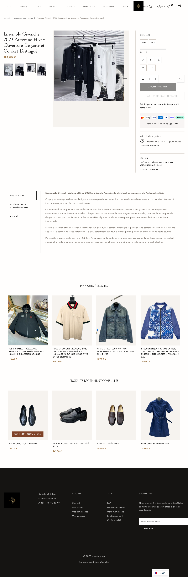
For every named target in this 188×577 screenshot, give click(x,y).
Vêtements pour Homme (23, 18)
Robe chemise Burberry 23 (155, 443)
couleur (145, 35)
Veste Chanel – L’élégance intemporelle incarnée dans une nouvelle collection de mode (26, 351)
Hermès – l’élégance (108, 443)
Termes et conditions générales (94, 562)
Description (17, 195)
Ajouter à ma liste (180, 79)
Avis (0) (14, 216)
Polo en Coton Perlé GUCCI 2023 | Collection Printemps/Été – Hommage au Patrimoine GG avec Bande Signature (70, 353)
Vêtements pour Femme (163, 162)
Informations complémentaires (20, 206)
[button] (179, 6)
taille (143, 52)
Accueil (7, 18)
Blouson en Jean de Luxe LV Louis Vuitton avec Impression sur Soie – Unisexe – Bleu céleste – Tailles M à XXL (160, 353)
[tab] (23, 195)
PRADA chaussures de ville (23, 443)
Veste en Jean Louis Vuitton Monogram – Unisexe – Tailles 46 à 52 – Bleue (116, 351)
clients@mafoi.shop (47, 494)
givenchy (153, 169)
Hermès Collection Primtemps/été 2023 (71, 445)
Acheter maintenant (162, 96)
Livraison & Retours (150, 145)
